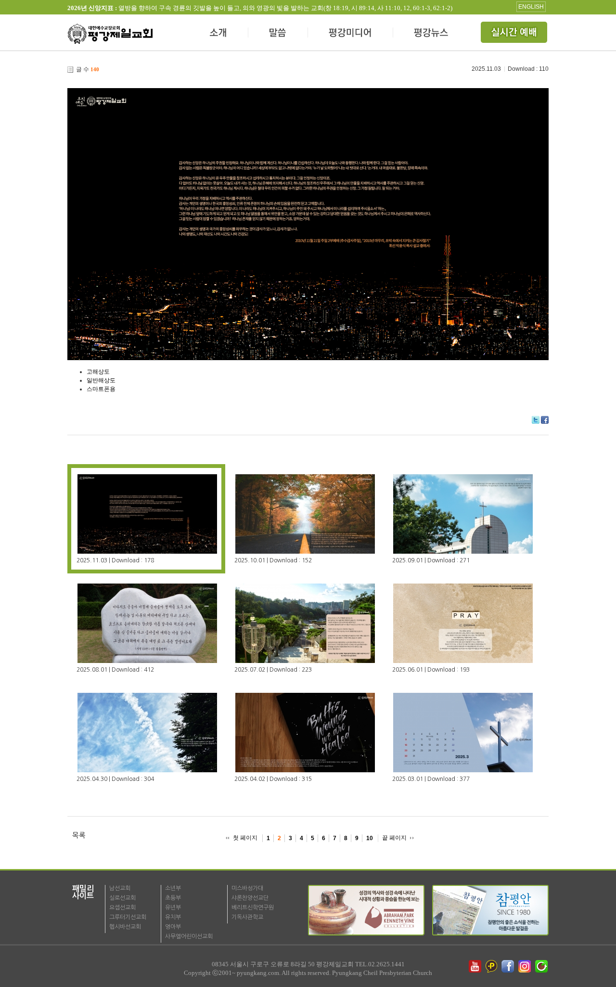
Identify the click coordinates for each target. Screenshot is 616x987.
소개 (218, 33)
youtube (475, 966)
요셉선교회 (122, 907)
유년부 (173, 907)
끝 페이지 (394, 837)
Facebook (545, 420)
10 (369, 838)
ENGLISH (531, 6)
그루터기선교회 (127, 917)
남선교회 (119, 888)
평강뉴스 (431, 33)
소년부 (173, 888)
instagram (525, 966)
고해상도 (98, 371)
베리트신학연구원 (252, 907)
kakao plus (492, 966)
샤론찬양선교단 (250, 898)
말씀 (278, 33)
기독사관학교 (247, 917)
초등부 (173, 898)
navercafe (542, 966)
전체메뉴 (515, 33)
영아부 (173, 927)
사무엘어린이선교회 (189, 936)
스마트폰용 (101, 389)
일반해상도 (101, 380)
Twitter (535, 420)
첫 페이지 (245, 837)
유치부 (173, 917)
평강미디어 (350, 33)
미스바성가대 (247, 888)
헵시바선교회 (125, 927)
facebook (508, 966)
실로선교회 (122, 898)
